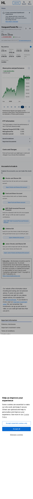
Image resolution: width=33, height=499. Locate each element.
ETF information (8, 121)
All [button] (29, 107)
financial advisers (10, 300)
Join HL (16, 3)
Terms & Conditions (8, 331)
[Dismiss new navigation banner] (29, 13)
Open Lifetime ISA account (16, 237)
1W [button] (8, 107)
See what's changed (12, 21)
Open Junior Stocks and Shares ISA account (16, 252)
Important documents (9, 141)
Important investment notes (10, 327)
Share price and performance (13, 68)
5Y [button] (25, 107)
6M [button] (19, 107)
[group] (16, 107)
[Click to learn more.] (31, 47)
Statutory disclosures (8, 324)
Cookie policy (6, 334)
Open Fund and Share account (16, 202)
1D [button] (4, 107)
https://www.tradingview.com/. (11, 276)
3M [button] (15, 107)
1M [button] (11, 107)
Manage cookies (16, 435)
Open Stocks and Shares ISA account (16, 187)
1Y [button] (22, 107)
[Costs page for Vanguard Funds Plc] (17, 152)
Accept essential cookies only (16, 423)
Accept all (16, 429)
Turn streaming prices (25, 40)
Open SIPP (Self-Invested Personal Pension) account (16, 221)
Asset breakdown (8, 138)
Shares (3, 8)
